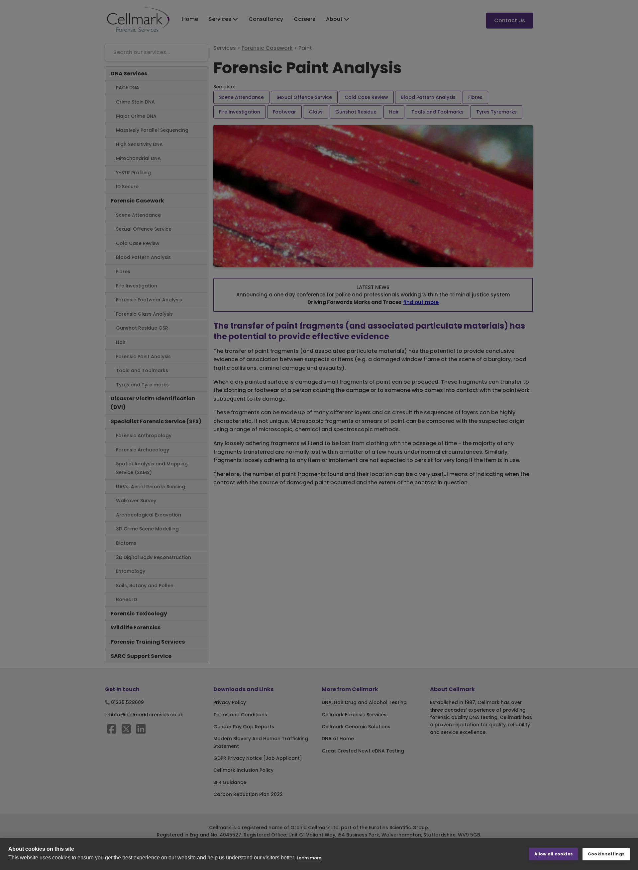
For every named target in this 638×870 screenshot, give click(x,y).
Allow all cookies (553, 854)
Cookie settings (606, 854)
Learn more (309, 858)
